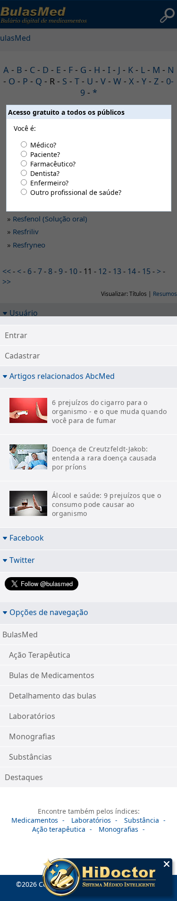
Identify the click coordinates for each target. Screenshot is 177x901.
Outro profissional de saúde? (75, 192)
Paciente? (45, 154)
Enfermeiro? (49, 182)
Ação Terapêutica (39, 655)
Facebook (26, 537)
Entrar (16, 335)
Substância (141, 820)
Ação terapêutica (58, 829)
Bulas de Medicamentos (51, 675)
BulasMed (20, 634)
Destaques (24, 777)
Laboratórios (32, 716)
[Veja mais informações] (107, 878)
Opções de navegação (48, 612)
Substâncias (30, 757)
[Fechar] (166, 864)
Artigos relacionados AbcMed (62, 376)
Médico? (43, 144)
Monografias (32, 736)
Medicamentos (34, 820)
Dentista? (44, 173)
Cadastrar (22, 355)
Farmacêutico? (53, 163)
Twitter (22, 560)
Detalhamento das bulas (52, 695)
